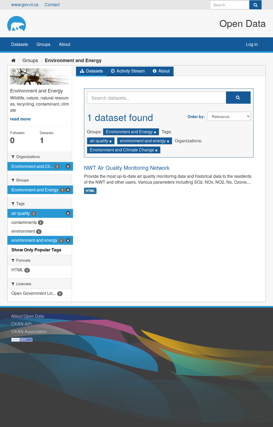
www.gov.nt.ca (24, 4)
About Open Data (27, 316)
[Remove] (155, 132)
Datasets (19, 44)
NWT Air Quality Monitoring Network (127, 167)
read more (20, 119)
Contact (52, 4)
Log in (252, 44)
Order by (195, 116)
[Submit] (255, 4)
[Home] (13, 60)
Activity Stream (130, 71)
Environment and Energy (73, 60)
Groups (43, 44)
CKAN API (21, 324)
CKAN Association (29, 331)
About (64, 44)
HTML (90, 190)
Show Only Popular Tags (36, 250)
